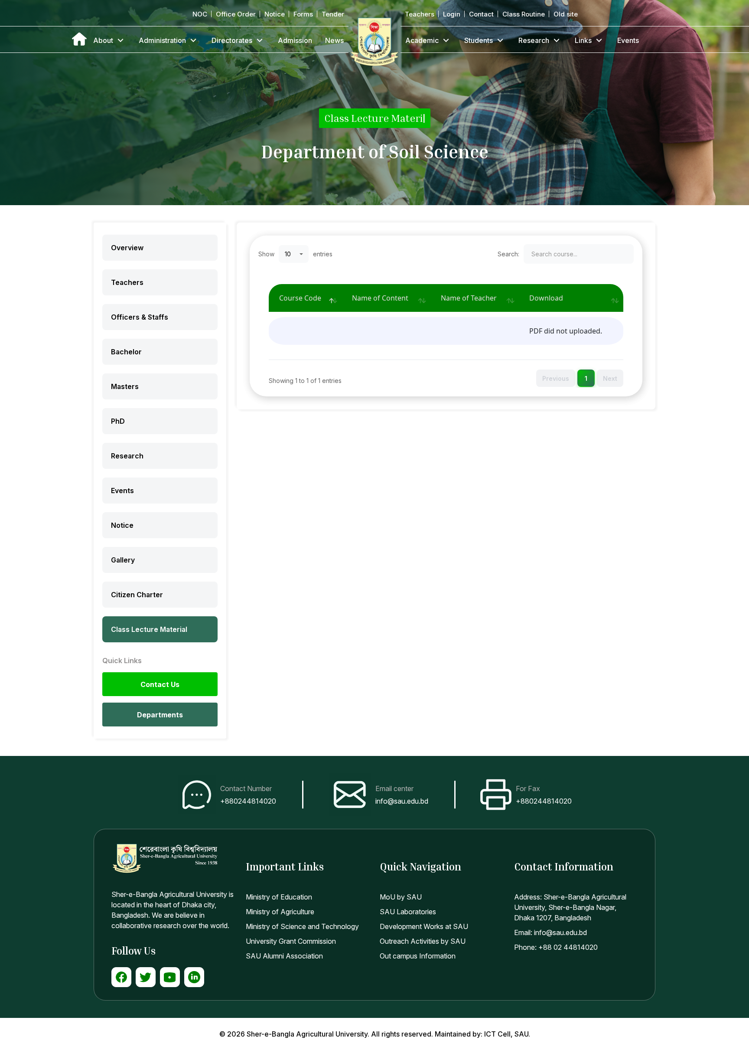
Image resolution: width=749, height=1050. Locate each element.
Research (533, 40)
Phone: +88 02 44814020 (556, 947)
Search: (508, 254)
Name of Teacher (469, 298)
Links (583, 40)
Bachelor (126, 351)
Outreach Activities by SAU (423, 941)
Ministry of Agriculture (280, 911)
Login (451, 14)
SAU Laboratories (408, 911)
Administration (162, 40)
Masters (125, 386)
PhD (118, 421)
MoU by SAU (401, 897)
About (103, 40)
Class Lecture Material (149, 629)
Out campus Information (418, 956)
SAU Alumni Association (284, 956)
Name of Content (380, 298)
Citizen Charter (137, 594)
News (334, 40)
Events (628, 40)
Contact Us (159, 684)
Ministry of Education (279, 897)
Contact (481, 14)
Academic (422, 40)
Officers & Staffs (139, 317)
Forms (303, 14)
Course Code (300, 298)
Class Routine (523, 14)
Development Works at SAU (424, 926)
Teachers (419, 14)
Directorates (232, 40)
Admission (295, 40)
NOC (199, 14)
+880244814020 (248, 801)
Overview (127, 247)
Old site (566, 14)
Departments (160, 714)
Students (478, 40)
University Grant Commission (291, 941)
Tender (333, 14)
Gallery (123, 560)
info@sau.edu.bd (401, 801)
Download (546, 298)
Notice (274, 14)
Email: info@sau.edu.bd (550, 932)
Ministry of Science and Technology (302, 926)
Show (266, 254)
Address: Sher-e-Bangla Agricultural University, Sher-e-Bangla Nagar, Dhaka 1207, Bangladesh (570, 907)
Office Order (236, 14)
